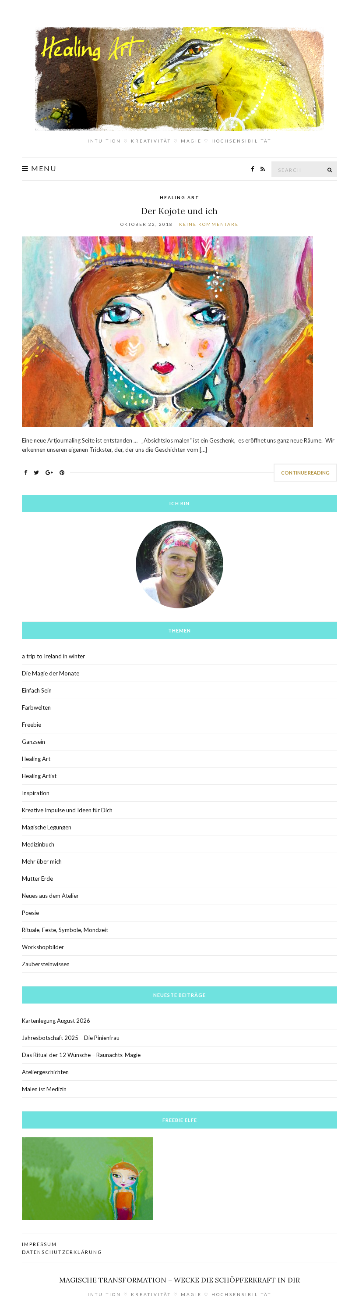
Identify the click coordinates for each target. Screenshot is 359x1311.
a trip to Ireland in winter (53, 656)
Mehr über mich (42, 861)
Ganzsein (33, 741)
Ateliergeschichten (45, 1071)
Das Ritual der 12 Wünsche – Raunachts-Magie (81, 1054)
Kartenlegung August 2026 (56, 1020)
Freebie (31, 724)
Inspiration (35, 793)
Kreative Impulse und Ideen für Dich (67, 810)
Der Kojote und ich (179, 211)
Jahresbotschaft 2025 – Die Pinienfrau (71, 1037)
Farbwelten (36, 707)
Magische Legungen (46, 827)
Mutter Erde (37, 878)
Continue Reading (305, 472)
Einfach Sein (37, 690)
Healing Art (180, 197)
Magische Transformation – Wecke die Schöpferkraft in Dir (179, 1279)
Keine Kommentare (209, 224)
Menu (42, 168)
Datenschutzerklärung (62, 1252)
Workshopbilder (43, 946)
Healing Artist (39, 775)
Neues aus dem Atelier (50, 895)
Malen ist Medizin (44, 1089)
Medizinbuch (38, 844)
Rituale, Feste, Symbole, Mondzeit (65, 929)
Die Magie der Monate (50, 673)
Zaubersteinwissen (46, 964)
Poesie (30, 912)
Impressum (39, 1244)
